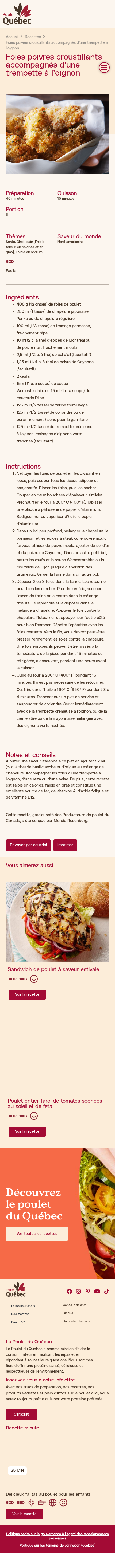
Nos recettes (20, 1314)
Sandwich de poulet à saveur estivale (53, 969)
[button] (104, 67)
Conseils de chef (74, 1304)
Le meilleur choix (23, 1306)
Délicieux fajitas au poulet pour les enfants (48, 1494)
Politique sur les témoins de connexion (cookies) (57, 1545)
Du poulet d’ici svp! (76, 1321)
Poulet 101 (18, 1322)
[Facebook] (69, 1291)
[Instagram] (78, 1291)
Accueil (12, 37)
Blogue (68, 1312)
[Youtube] (97, 1291)
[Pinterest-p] (88, 1291)
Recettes (33, 37)
